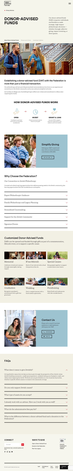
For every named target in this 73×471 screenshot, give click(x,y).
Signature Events (11, 224)
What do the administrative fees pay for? (20, 409)
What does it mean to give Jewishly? (18, 370)
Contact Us (64, 467)
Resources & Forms (26, 40)
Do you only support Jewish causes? (18, 388)
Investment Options (38, 40)
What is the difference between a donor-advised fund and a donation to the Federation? (34, 418)
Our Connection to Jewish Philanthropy (20, 181)
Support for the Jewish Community (18, 217)
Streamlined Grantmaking (14, 210)
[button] (35, 181)
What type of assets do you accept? (18, 395)
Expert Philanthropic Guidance (16, 195)
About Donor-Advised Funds (11, 40)
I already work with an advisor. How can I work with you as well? (29, 402)
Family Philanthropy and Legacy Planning (21, 203)
